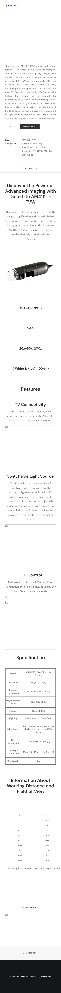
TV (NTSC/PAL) (40, 151)
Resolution (27, 151)
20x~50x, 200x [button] (30, 348)
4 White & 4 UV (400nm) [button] (30, 369)
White (30, 154)
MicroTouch (42, 147)
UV (50, 151)
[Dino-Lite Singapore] (12, 6)
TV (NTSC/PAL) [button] (30, 308)
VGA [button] (30, 328)
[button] (54, 6)
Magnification (28, 147)
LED (39, 143)
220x (24, 143)
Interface (32, 143)
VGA (24, 154)
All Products (30, 953)
